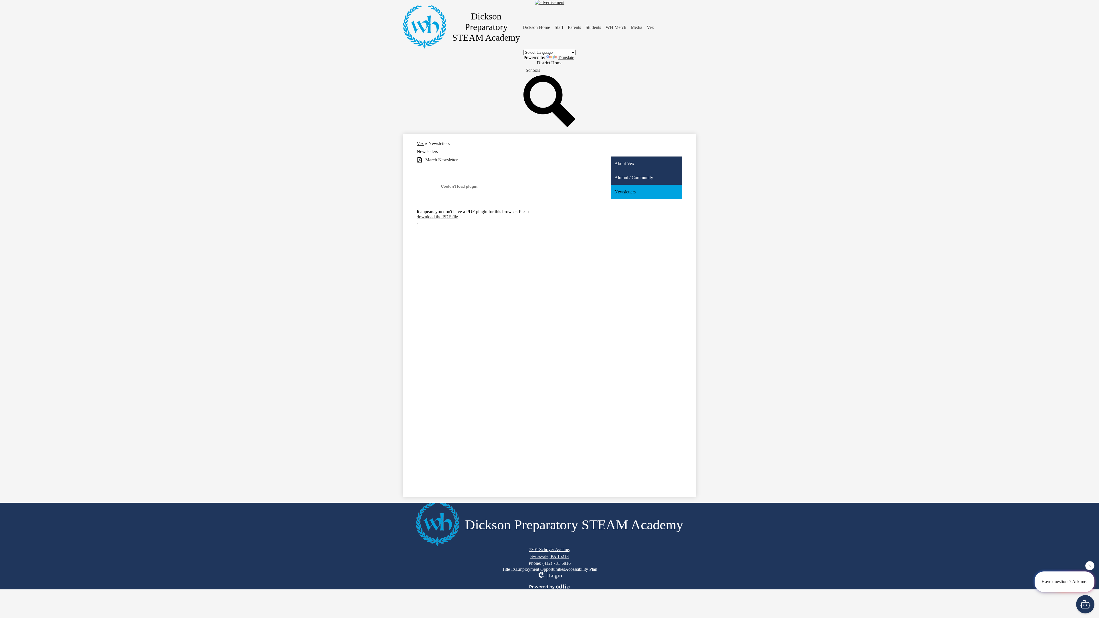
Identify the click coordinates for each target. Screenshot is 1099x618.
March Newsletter (441, 159)
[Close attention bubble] (1089, 564)
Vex (420, 143)
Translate (566, 57)
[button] (559, 27)
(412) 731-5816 (556, 563)
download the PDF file (437, 216)
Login (555, 575)
